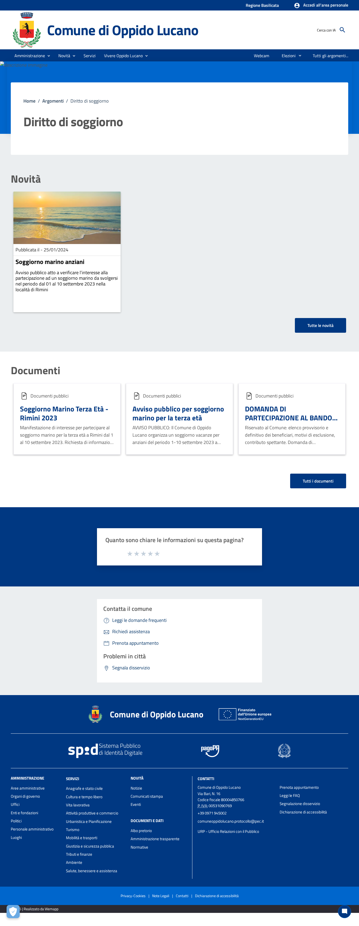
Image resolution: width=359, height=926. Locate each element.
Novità (26, 179)
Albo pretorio (141, 831)
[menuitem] (261, 55)
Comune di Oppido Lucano (122, 30)
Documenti (35, 370)
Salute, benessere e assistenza (91, 871)
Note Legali (160, 895)
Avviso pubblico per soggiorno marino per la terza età (178, 413)
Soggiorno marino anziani (50, 261)
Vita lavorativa (78, 805)
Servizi (72, 778)
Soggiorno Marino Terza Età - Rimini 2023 (64, 413)
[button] (321, 5)
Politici (16, 821)
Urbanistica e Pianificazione (89, 821)
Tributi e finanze (79, 854)
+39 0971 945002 (212, 813)
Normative (139, 847)
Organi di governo (25, 796)
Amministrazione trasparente (155, 839)
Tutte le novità (320, 325)
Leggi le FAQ (290, 795)
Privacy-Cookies (133, 895)
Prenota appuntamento (299, 787)
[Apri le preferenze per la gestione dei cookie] (13, 911)
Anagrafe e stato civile (84, 788)
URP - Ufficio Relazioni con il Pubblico (228, 831)
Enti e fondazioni (24, 813)
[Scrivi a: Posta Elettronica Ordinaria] (236, 826)
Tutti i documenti (318, 481)
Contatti (206, 778)
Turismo (72, 830)
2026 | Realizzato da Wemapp (35, 909)
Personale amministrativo (32, 829)
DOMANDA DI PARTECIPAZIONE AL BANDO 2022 (288, 417)
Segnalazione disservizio (300, 804)
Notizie (136, 788)
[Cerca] (342, 30)
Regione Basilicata (262, 5)
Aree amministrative (28, 788)
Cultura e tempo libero (84, 797)
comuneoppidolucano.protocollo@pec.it (231, 821)
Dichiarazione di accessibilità (303, 812)
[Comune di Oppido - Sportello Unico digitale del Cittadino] (26, 29)
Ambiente (74, 862)
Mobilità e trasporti (81, 838)
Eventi (136, 804)
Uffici (15, 804)
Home (29, 100)
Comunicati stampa (147, 796)
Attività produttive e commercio (92, 813)
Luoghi (16, 837)
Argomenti (53, 100)
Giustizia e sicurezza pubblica (90, 846)
